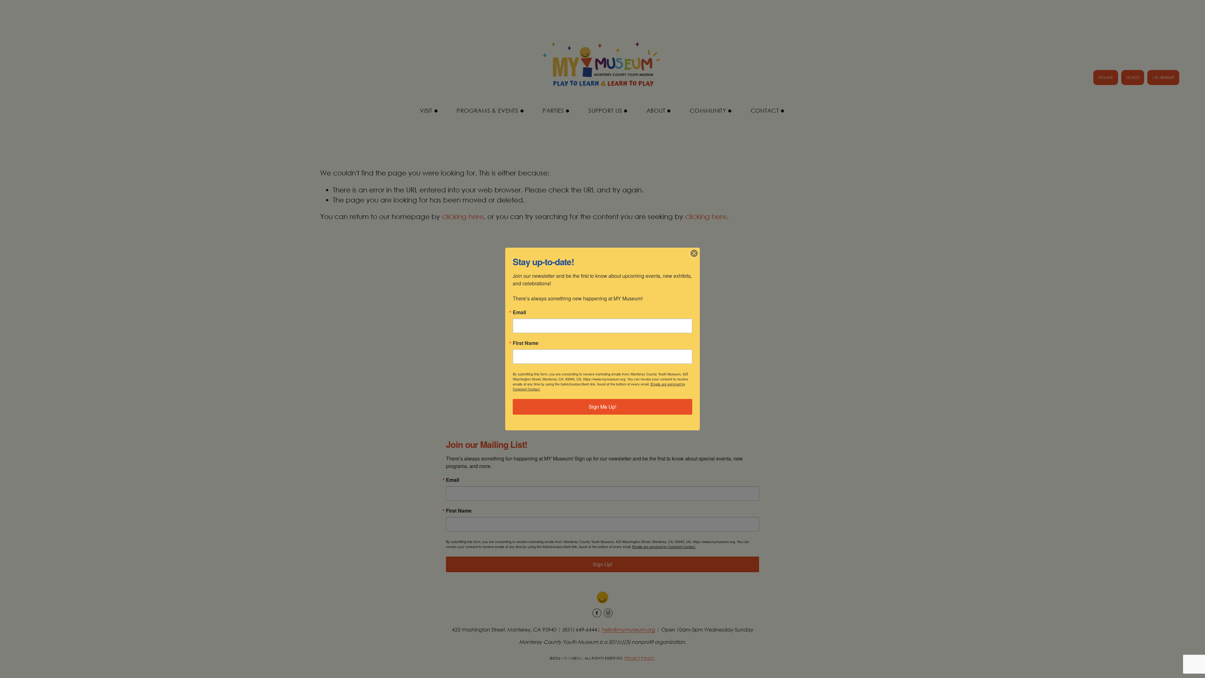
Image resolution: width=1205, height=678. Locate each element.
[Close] (694, 253)
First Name (525, 343)
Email (519, 312)
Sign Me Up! (602, 406)
